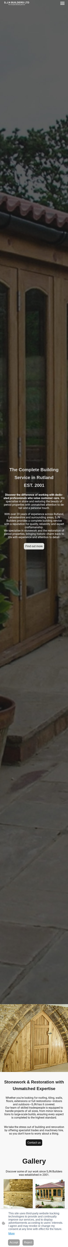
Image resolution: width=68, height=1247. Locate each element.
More (11, 1233)
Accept (14, 1242)
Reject (28, 1242)
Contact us (34, 1142)
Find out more (34, 546)
